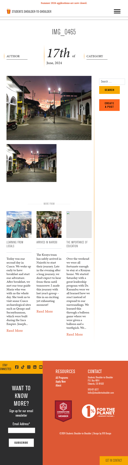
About (58, 385)
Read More (14, 330)
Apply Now (61, 381)
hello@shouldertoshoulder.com (101, 392)
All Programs (62, 378)
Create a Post (109, 105)
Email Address (21, 424)
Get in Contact (114, 460)
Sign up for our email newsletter (21, 413)
